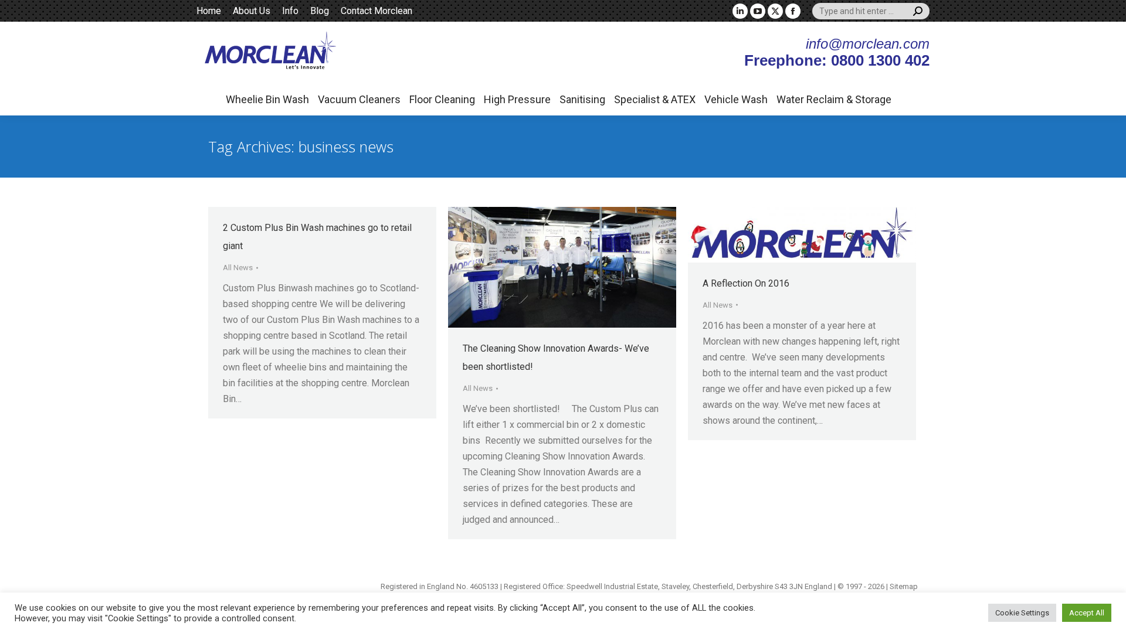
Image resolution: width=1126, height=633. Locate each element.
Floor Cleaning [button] (442, 99)
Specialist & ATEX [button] (655, 99)
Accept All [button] (1086, 612)
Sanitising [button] (582, 99)
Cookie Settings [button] (1022, 612)
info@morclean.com (868, 44)
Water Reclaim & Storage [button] (833, 99)
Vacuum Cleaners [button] (359, 99)
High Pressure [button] (517, 99)
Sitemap (904, 586)
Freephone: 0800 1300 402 (837, 60)
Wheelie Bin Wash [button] (267, 99)
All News (238, 267)
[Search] (917, 11)
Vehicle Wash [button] (736, 99)
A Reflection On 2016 (746, 283)
